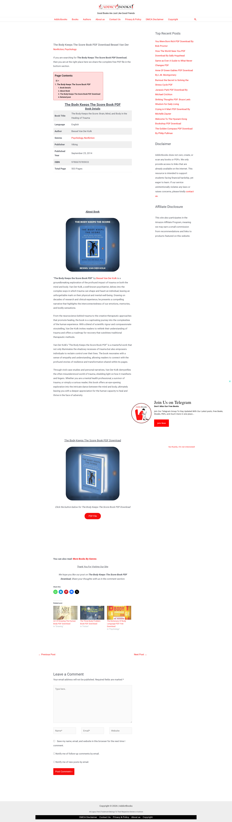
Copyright (173, 19)
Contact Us (115, 19)
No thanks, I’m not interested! (181, 447)
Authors (87, 19)
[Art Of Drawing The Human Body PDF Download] (65, 613)
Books (75, 19)
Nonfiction (58, 49)
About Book (65, 91)
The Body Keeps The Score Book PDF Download (80, 94)
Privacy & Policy (133, 19)
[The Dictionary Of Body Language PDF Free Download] (119, 613)
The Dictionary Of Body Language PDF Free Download (116, 623)
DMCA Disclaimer (155, 19)
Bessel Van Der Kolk (106, 278)
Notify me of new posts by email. (72, 762)
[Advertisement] (92, 191)
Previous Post (46, 654)
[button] (195, 19)
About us (100, 19)
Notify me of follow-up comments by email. (77, 753)
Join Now (161, 423)
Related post (65, 97)
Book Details (65, 88)
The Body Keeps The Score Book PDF (73, 84)
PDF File (93, 516)
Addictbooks (60, 19)
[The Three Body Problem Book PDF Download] (92, 613)
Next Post (140, 654)
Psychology (71, 49)
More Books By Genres (85, 558)
